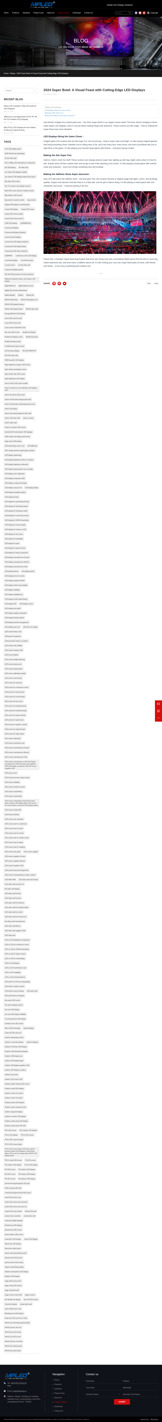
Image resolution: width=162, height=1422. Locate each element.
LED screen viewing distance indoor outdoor (20, 875)
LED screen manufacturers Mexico (17, 752)
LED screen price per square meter (17, 777)
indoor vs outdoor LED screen (15, 427)
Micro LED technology (12, 1028)
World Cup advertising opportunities (17, 1323)
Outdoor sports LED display (14, 1102)
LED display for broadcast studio (16, 511)
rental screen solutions (13, 1216)
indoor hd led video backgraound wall (18, 399)
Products (15, 13)
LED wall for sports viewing (14, 991)
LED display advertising (13, 455)
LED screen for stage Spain (14, 734)
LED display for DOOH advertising (17, 520)
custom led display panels (14, 269)
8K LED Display (10, 167)
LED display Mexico (12, 571)
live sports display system (14, 1005)
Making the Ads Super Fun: (54, 113)
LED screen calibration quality (15, 673)
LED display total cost (12, 627)
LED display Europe (12, 497)
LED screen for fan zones (14, 701)
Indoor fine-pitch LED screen (15, 395)
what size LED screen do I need (16, 1318)
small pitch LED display (13, 1239)
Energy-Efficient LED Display (15, 313)
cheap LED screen (27, 209)
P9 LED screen (10, 1179)
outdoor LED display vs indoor (15, 1070)
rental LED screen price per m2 (16, 1206)
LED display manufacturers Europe (17, 557)
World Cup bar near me (13, 1327)
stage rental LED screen (13, 1285)
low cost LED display (12, 1009)
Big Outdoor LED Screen (13, 195)
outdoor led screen (11, 1074)
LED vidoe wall (10, 935)
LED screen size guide (12, 852)
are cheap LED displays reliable (16, 172)
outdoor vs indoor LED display (15, 1116)
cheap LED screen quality (14, 214)
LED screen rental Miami (13, 791)
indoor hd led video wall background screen (20, 404)
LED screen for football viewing (15, 710)
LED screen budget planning (15, 659)
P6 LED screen (10, 1169)
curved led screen (27, 260)
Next (156, 283)
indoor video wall (11, 423)
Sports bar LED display (13, 1244)
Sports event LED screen (13, 1258)
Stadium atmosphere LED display (16, 1272)
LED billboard (32, 446)
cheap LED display (11, 209)
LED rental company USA (14, 650)
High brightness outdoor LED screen (17, 365)
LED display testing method (14, 618)
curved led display (11, 260)
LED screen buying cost (13, 664)
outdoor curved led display (14, 1042)
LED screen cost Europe (13, 678)
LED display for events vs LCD (15, 529)
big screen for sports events (14, 200)
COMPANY (8, 256)
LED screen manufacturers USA (16, 757)
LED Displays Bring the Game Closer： (58, 110)
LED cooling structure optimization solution (19, 450)
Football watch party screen (14, 346)
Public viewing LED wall (13, 1188)
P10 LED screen (10, 1130)
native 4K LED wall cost (13, 1033)
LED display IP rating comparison (16, 553)
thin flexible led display (12, 1299)
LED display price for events (14, 576)
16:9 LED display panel (13, 149)
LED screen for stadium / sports (16, 724)
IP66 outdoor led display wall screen (17, 436)
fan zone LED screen (12, 332)
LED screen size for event (14, 828)
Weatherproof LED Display (14, 1313)
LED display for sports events (15, 548)
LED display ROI (10, 604)
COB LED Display (11, 223)
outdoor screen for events (14, 1093)
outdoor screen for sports (13, 1098)
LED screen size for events (14, 833)
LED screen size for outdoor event (17, 838)
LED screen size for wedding (15, 847)
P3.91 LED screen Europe (14, 1139)
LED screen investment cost (14, 743)
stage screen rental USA (13, 1295)
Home (6, 13)
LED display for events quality (15, 525)
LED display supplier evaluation (16, 613)
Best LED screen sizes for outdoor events (19, 191)
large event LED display (13, 441)
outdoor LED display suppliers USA (17, 1065)
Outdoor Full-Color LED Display (16, 1047)
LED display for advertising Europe (17, 501)
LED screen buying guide (13, 669)
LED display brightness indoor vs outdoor (19, 460)
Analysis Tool (145, 1419)
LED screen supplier (31, 852)
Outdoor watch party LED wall (15, 1126)
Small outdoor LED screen (14, 1234)
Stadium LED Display (12, 1276)
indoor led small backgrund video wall (18, 413)
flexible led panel (32, 337)
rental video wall (29, 1216)
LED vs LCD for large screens (15, 954)
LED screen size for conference (16, 824)
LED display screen (26, 604)
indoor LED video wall (12, 418)
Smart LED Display (30, 1239)
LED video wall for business (14, 903)
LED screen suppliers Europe (15, 856)
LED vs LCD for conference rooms (17, 944)
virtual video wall (26, 1304)
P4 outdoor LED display (13, 1165)
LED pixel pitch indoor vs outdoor (16, 641)
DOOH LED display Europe (14, 304)
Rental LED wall (30, 1211)
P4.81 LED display (31, 1165)
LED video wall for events (13, 912)
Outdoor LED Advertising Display (16, 1051)
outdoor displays (32, 1042)
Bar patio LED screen (12, 181)
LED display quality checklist (14, 580)
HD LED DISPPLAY (29, 351)
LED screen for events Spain (15, 697)
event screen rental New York (15, 327)
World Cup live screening (13, 1341)
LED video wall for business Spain (16, 907)
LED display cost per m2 (13, 488)
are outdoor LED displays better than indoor (20, 177)
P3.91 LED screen (27, 1135)
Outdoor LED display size (13, 1056)
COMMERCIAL (25, 223)
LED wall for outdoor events (14, 986)
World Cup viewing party (13, 1346)
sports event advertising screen (16, 1253)
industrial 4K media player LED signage (18, 432)
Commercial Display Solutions (15, 232)
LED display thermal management (17, 622)
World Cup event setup (13, 1332)
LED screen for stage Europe (15, 729)
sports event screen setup (14, 1262)
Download (77, 13)
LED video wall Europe (13, 893)
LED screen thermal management (16, 870)
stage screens (30, 1295)
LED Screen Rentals (12, 814)
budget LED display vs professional (17, 204)
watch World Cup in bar (13, 1309)
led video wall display (12, 889)
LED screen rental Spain (13, 796)
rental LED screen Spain (13, 1211)
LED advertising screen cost (14, 446)
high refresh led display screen (15, 369)
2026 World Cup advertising (14, 153)
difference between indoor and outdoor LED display (20, 280)
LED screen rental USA (13, 810)
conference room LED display (26, 256)
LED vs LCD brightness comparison (17, 940)
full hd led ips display (12, 351)
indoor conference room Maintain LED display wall (21, 389)
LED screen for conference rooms (16, 687)
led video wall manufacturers (15, 921)
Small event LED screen (13, 1230)
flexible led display (29, 332)
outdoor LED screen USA (13, 1079)
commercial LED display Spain (15, 246)
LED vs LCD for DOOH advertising (17, 949)
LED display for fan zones (14, 534)
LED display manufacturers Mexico (17, 562)
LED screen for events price (14, 692)
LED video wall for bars (13, 898)
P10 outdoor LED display (28, 1130)
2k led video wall (10, 158)
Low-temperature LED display (15, 1019)
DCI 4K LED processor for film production (19, 274)
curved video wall (24, 265)
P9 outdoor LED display (27, 1179)
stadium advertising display (14, 1267)
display (20, 295)
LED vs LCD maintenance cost (15, 968)
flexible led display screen (14, 337)
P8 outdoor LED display (27, 1174)
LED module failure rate (13, 631)
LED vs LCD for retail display (15, 958)
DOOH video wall (32, 309)
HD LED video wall (11, 355)
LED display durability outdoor (15, 492)
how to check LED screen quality (16, 383)
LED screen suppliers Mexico (15, 861)
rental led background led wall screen (18, 1193)
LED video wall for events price (15, 917)
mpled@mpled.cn (20, 1391)
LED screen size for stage (14, 842)
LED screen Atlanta (11, 655)
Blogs (12, 73)
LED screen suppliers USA (14, 865)
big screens (32, 200)
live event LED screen (12, 1000)
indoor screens (28, 418)
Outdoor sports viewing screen (15, 1107)
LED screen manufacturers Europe (17, 748)
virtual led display (11, 1304)
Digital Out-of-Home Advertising (16, 290)
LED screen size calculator (14, 819)
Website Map (154, 1419)
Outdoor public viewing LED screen (17, 1084)
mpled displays (28, 1028)
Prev (149, 283)
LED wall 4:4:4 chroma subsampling (17, 982)
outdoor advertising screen (14, 1037)
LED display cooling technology (16, 483)
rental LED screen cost (13, 1197)
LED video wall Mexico (12, 926)
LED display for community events (17, 515)
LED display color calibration (15, 474)
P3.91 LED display (11, 1135)
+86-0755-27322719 (19, 1383)
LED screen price (11, 773)
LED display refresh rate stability (16, 585)
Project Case (39, 13)
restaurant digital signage (13, 1220)
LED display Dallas (31, 488)
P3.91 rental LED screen (13, 1160)
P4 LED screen (30, 1160)
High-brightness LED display (15, 378)
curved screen (10, 265)
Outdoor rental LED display (14, 1088)
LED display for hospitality (14, 539)
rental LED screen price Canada (16, 1202)
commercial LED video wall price (16, 251)
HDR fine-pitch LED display (14, 360)
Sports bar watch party (13, 1248)
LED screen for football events (15, 706)
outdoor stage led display (13, 1112)
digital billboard (10, 286)
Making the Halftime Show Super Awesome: (60, 115)
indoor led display (11, 409)
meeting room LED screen (14, 1023)
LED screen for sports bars (14, 720)
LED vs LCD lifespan (12, 963)
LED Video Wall (10, 879)
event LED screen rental (13, 318)
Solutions (26, 13)
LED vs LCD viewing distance (15, 977)
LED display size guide (13, 608)
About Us (50, 13)
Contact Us (88, 13)
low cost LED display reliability (15, 1014)
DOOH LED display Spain (14, 309)
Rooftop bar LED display (13, 1225)
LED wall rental (32, 991)
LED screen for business (13, 683)
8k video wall (23, 167)
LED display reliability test (14, 594)
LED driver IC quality (30, 627)
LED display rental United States (16, 599)
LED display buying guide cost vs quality (19, 469)
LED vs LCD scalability (12, 972)
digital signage (10, 295)
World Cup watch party (13, 1350)
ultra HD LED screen (31, 1299)
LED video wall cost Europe (28, 879)
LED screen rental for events (15, 787)
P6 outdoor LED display (27, 1169)
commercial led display (13, 237)
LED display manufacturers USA (16, 566)
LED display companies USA (15, 478)
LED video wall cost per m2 (14, 884)
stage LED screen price (13, 1281)
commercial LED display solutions (16, 242)
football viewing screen (13, 341)
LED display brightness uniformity (16, 464)
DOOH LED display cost (29, 300)
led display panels (28, 571)
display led (30, 295)
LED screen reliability (12, 782)
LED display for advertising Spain (16, 506)
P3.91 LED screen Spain (13, 1144)
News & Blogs (63, 13)
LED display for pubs (12, 543)
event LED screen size (12, 323)
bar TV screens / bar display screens (17, 186)
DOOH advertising (11, 300)
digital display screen (26, 286)
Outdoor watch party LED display (16, 1121)
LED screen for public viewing (15, 715)
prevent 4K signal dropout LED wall (17, 1183)
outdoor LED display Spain (14, 1061)
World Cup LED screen (13, 1337)
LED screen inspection (12, 738)
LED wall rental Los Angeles (14, 996)
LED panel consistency (13, 636)
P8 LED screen (10, 1174)
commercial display (11, 228)
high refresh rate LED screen (15, 374)
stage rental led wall (12, 1290)
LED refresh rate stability (13, 645)
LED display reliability (12, 590)
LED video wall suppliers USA (15, 930)
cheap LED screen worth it (14, 218)
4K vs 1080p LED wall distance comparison (20, 163)
